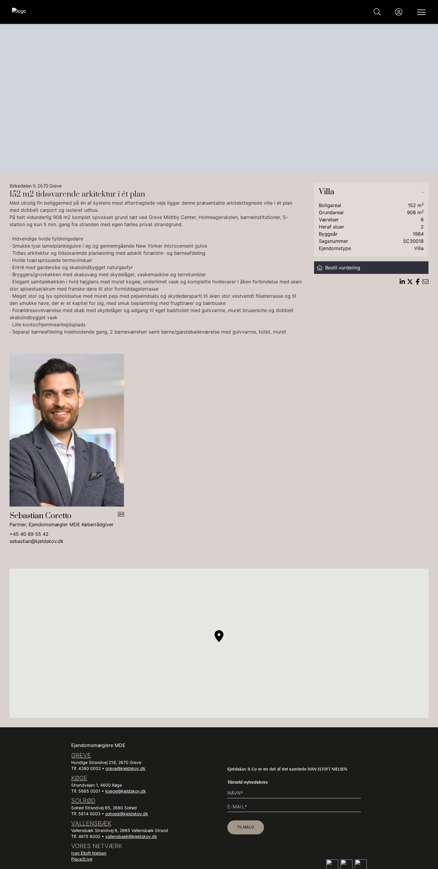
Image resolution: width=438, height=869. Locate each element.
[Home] (115, 12)
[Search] (377, 12)
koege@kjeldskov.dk (125, 791)
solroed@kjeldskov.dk (126, 813)
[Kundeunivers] (399, 12)
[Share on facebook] (418, 282)
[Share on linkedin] (402, 282)
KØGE (79, 778)
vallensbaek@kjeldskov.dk (131, 836)
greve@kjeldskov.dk (125, 768)
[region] (219, 643)
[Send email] (425, 282)
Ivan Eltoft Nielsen (88, 853)
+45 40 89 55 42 (29, 534)
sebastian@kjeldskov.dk (36, 541)
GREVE (81, 755)
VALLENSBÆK (91, 823)
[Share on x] (410, 282)
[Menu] (420, 12)
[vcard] (121, 519)
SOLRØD (83, 800)
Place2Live (81, 859)
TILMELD (245, 827)
